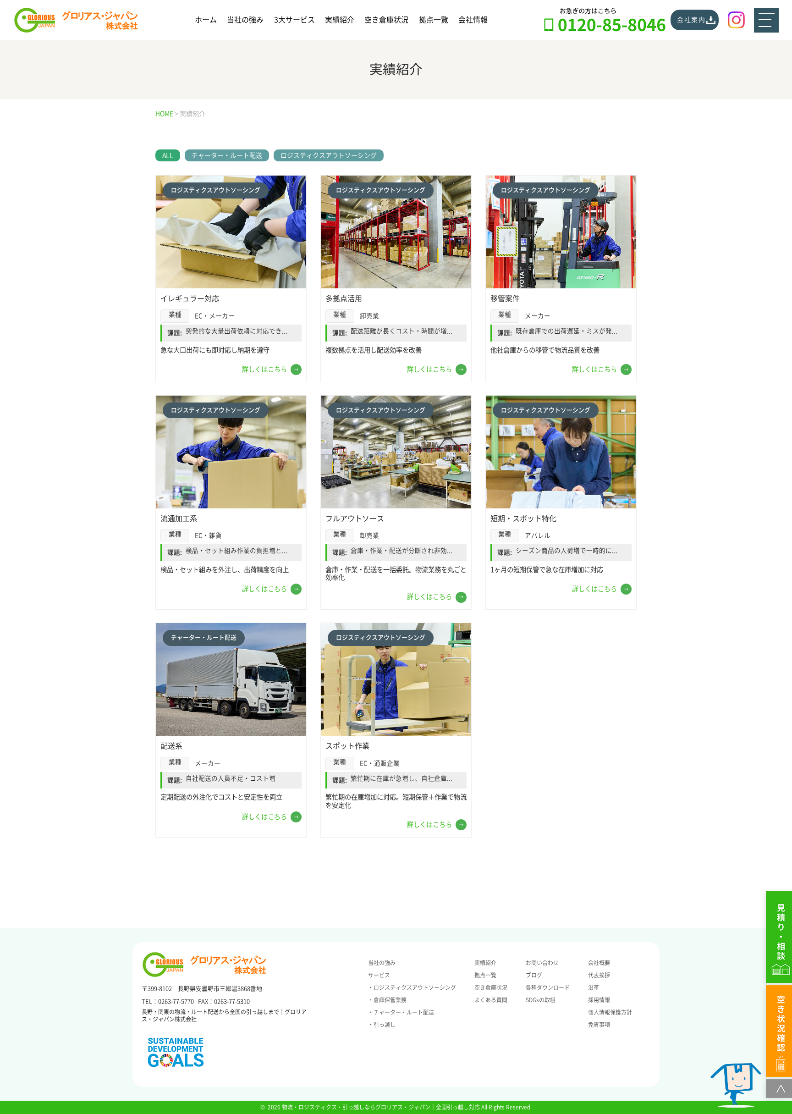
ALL (167, 155)
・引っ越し (382, 1024)
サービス (379, 975)
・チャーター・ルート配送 (401, 1012)
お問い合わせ (542, 962)
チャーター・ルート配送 (227, 155)
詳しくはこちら (264, 369)
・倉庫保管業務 (387, 1000)
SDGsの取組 (541, 1000)
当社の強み (245, 19)
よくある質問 (490, 1000)
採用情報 (599, 1000)
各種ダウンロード (548, 987)
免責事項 (599, 1024)
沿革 (593, 987)
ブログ (534, 975)
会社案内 (691, 20)
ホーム (206, 19)
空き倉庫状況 (386, 19)
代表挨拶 (599, 975)
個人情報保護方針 (610, 1012)
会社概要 (599, 962)
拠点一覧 (433, 19)
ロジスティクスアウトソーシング (328, 155)
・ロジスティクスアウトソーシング (412, 987)
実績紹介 (339, 19)
